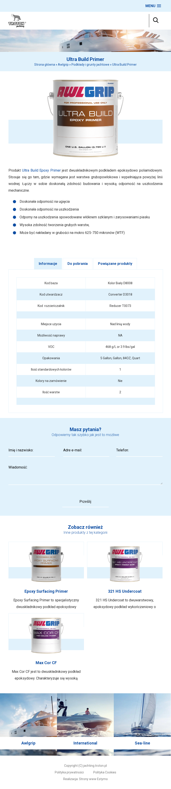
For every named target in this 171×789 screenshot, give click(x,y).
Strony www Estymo (93, 779)
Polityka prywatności (69, 772)
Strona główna (44, 64)
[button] (153, 6)
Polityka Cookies (104, 772)
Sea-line (142, 724)
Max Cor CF (46, 647)
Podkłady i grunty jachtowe (90, 64)
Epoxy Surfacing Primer (46, 576)
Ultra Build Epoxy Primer (41, 170)
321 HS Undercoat (125, 576)
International (85, 724)
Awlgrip (63, 64)
